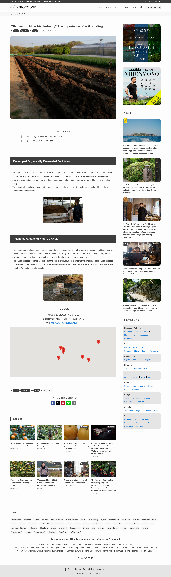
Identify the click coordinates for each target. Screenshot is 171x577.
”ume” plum (63, 532)
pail (152, 524)
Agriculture (24, 31)
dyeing (103, 520)
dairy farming (93, 520)
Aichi (143, 377)
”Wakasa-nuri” (76, 532)
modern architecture (132, 524)
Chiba (136, 351)
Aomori (138, 332)
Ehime (148, 411)
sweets (53, 528)
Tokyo (144, 351)
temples (86, 528)
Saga (136, 419)
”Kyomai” (28, 532)
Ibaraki (127, 347)
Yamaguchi (140, 402)
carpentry (27, 520)
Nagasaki (145, 419)
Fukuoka (127, 419)
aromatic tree (16, 520)
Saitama (127, 351)
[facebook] (146, 1)
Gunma (145, 347)
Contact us (100, 569)
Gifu (126, 377)
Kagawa (139, 411)
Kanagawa (154, 351)
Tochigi (135, 347)
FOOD (16, 31)
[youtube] (155, 1)
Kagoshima (128, 426)
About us (77, 569)
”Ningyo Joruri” (39, 532)
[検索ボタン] (141, 7)
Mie (149, 377)
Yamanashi (137, 360)
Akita (135, 335)
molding (145, 524)
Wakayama (135, 389)
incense (77, 524)
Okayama (146, 398)
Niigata (127, 360)
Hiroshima (128, 402)
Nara (126, 389)
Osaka (142, 386)
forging (13, 524)
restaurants (33, 528)
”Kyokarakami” (16, 532)
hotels (69, 524)
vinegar (124, 528)
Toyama (127, 368)
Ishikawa (137, 368)
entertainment (114, 520)
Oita (137, 423)
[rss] (159, 1)
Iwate (146, 332)
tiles (93, 528)
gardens (22, 524)
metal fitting (117, 524)
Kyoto (134, 386)
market (107, 524)
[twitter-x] (149, 1)
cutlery (83, 520)
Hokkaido (128, 332)
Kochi (156, 411)
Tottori (126, 398)
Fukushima (128, 339)
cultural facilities (72, 520)
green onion (32, 524)
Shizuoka (134, 377)
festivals (136, 520)
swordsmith (63, 528)
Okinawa (139, 426)
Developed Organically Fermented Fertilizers (42, 136)
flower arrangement (149, 520)
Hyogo (150, 386)
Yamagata (144, 335)
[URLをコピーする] (74, 403)
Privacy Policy (88, 569)
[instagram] (152, 1)
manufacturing (97, 524)
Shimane (135, 398)
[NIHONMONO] (23, 7)
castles (36, 520)
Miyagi (126, 335)
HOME (69, 569)
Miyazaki (146, 423)
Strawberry (44, 528)
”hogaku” (145, 528)
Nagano (148, 360)
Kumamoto (128, 423)
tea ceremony (75, 528)
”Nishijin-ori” (52, 532)
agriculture (48, 390)
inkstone (86, 524)
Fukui (146, 368)
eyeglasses (126, 520)
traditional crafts (112, 528)
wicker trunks (134, 528)
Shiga (35, 31)
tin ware (101, 528)
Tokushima (128, 411)
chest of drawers (57, 520)
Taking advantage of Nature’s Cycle (38, 141)
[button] (63, 351)
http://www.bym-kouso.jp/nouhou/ (65, 323)
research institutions (18, 528)
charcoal (45, 520)
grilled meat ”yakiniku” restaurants (51, 524)
